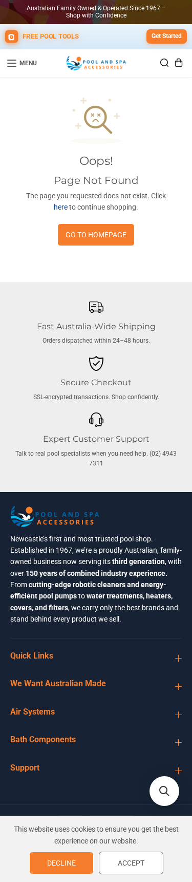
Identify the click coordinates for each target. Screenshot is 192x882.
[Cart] (179, 62)
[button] (164, 791)
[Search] (164, 62)
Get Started (167, 36)
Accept (131, 863)
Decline (61, 863)
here (61, 207)
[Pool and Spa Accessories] (96, 63)
